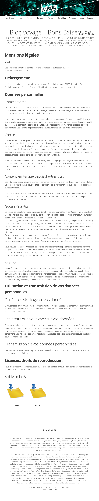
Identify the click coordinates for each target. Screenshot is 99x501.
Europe (40, 18)
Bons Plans (62, 18)
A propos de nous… (76, 18)
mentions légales (49, 489)
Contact (90, 18)
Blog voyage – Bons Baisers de (50, 32)
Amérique (10, 18)
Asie (20, 18)
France (50, 18)
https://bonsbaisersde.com (16, 70)
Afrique (29, 18)
